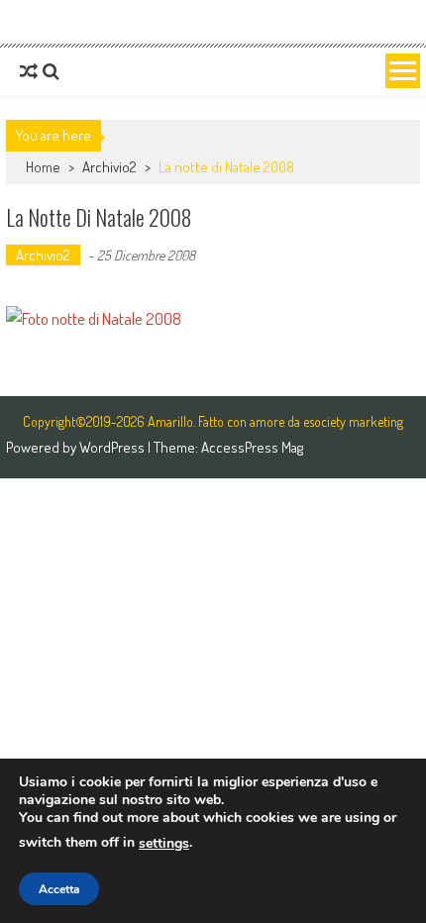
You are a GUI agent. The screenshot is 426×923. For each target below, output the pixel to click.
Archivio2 (109, 166)
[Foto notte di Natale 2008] (212, 319)
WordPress (113, 447)
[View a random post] (29, 71)
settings (164, 843)
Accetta (59, 889)
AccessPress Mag (252, 447)
